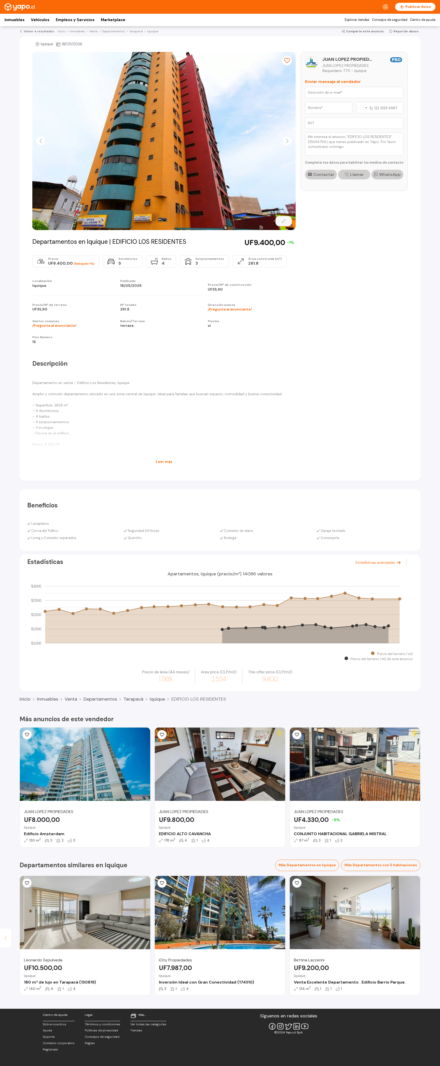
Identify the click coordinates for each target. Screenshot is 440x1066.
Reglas (90, 1043)
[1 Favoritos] (27, 734)
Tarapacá (133, 699)
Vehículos (40, 19)
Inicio (25, 699)
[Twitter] (288, 1026)
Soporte (48, 1037)
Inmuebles (14, 19)
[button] (40, 141)
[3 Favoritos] (162, 734)
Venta (71, 699)
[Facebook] (272, 1026)
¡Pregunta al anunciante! (230, 309)
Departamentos (100, 699)
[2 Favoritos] (27, 883)
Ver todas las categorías (148, 1024)
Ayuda (47, 1030)
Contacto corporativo (59, 1043)
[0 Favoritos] (287, 60)
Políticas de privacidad (101, 1030)
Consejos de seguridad (389, 20)
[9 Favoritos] (296, 734)
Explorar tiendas (357, 20)
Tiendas (136, 1030)
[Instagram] (280, 1026)
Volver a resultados (39, 31)
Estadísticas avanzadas (376, 562)
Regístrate (50, 1049)
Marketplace (113, 19)
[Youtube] (305, 1026)
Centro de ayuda (422, 20)
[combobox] (362, 108)
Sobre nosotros (54, 1024)
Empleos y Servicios (75, 19)
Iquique (157, 699)
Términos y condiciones (102, 1024)
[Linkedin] (297, 1026)
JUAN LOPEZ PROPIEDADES (347, 59)
